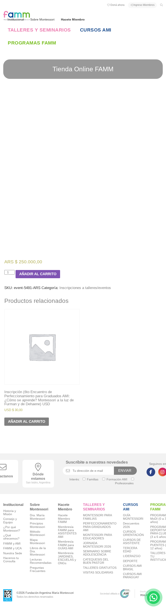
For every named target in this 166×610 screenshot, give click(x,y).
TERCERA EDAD (130, 549)
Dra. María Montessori (37, 517)
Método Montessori (37, 533)
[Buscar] (161, 5)
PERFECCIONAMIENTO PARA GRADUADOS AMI (100, 527)
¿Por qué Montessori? (11, 529)
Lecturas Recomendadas (40, 561)
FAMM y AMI (12, 543)
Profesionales (124, 483)
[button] (153, 597)
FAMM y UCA (12, 548)
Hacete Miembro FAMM (64, 519)
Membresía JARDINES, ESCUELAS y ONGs (67, 558)
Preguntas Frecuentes (37, 569)
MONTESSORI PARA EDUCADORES (97, 536)
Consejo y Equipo (10, 520)
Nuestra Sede (12, 553)
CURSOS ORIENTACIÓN (133, 533)
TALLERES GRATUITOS (100, 567)
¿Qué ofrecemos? (11, 537)
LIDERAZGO (131, 556)
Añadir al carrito (37, 274)
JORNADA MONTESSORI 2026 (97, 545)
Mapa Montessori (37, 541)
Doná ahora (117, 4)
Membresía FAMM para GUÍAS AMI (66, 545)
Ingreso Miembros (144, 4)
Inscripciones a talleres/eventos (85, 288)
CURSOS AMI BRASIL (132, 567)
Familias (92, 479)
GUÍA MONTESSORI (133, 517)
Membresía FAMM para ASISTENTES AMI (67, 532)
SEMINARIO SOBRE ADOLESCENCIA (97, 553)
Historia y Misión (9, 512)
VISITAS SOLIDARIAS (98, 572)
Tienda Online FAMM (83, 69)
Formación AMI (116, 479)
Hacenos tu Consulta (11, 559)
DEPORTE (130, 561)
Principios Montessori (37, 525)
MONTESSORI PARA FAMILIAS (97, 517)
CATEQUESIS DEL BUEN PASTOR (96, 561)
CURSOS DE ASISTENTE (132, 541)
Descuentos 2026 (131, 525)
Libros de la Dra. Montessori (38, 551)
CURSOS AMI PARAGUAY (132, 575)
